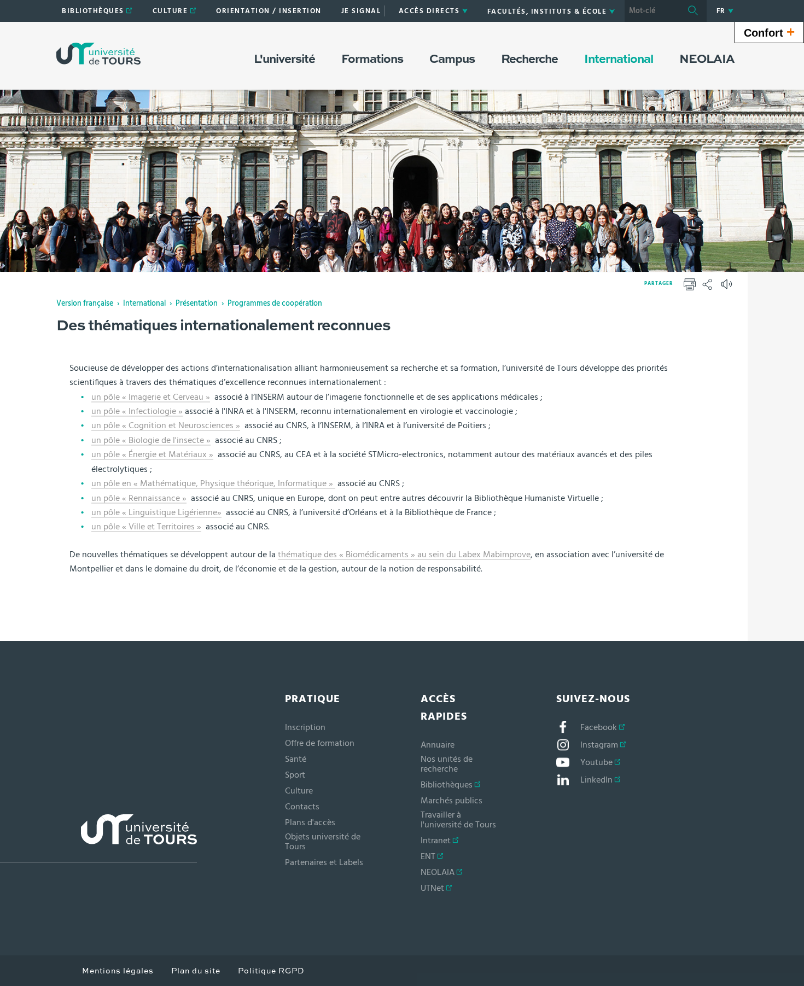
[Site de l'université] (98, 838)
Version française (84, 303)
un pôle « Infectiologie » (137, 411)
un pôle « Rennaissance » (139, 498)
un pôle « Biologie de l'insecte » (151, 440)
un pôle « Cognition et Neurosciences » (165, 425)
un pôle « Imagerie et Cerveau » (150, 397)
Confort (769, 32)
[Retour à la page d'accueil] (98, 54)
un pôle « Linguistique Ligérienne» (156, 512)
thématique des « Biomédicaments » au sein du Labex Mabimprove (404, 554)
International (144, 303)
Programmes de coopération (275, 303)
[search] (652, 11)
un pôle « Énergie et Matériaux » (152, 454)
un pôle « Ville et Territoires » (146, 526)
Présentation (197, 303)
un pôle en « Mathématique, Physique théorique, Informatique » (213, 483)
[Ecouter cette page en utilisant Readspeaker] (728, 287)
